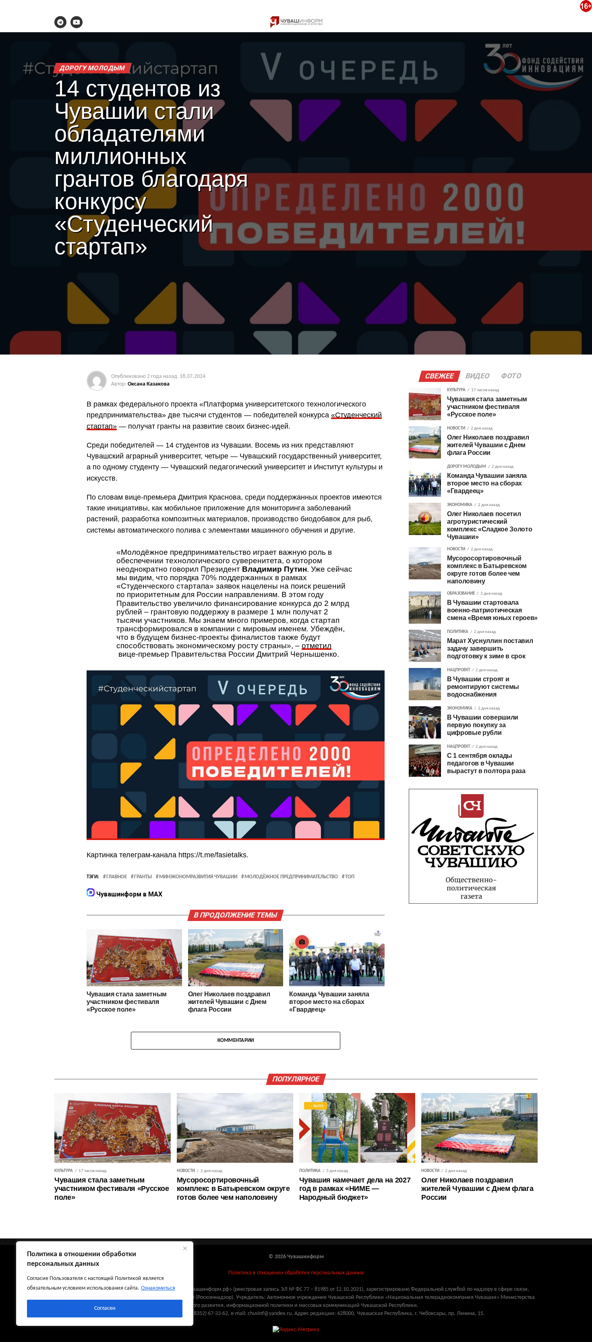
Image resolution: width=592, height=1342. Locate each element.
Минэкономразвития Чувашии (198, 877)
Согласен (104, 1308)
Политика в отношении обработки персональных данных (296, 1273)
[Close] (185, 1248)
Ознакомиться (158, 1288)
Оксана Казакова (149, 384)
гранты (143, 877)
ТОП (349, 877)
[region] (104, 1283)
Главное (116, 877)
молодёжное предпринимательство (291, 877)
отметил (316, 645)
